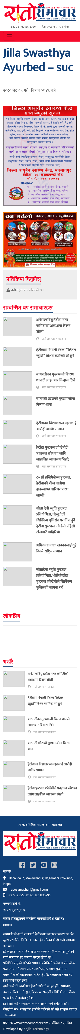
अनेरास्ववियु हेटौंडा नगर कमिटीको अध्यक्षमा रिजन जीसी (53, 326)
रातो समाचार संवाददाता (54, 339)
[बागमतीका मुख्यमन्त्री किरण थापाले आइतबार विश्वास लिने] (19, 380)
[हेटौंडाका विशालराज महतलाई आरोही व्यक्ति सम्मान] (19, 429)
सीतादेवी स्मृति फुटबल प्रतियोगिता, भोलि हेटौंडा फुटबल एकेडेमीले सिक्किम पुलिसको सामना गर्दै (54, 578)
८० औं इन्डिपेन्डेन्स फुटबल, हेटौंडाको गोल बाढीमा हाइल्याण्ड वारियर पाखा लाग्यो (53, 486)
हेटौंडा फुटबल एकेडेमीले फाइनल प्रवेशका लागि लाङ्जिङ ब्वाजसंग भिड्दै (52, 453)
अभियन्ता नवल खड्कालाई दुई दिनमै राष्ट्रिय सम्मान (56, 548)
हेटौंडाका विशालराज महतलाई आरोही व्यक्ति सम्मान (56, 426)
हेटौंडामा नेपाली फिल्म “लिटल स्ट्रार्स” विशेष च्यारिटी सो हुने (56, 353)
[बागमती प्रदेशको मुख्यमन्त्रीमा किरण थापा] (19, 405)
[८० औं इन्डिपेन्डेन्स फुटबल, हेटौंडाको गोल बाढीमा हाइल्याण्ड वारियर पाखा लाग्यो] (19, 487)
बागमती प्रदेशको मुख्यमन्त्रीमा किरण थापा (55, 402)
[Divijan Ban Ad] (40, 239)
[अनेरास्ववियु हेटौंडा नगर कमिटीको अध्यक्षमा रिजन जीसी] (19, 329)
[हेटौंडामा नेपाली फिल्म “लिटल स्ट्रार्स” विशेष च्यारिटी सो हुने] (19, 356)
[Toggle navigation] (9, 36)
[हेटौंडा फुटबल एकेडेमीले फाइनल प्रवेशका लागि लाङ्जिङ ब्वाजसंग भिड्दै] (19, 457)
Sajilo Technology (36, 1029)
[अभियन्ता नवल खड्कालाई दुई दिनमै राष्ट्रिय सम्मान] (19, 551)
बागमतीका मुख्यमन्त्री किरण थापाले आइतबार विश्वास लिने (55, 377)
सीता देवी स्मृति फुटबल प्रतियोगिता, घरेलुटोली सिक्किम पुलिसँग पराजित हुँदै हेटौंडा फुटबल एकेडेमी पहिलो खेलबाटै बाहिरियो (55, 520)
